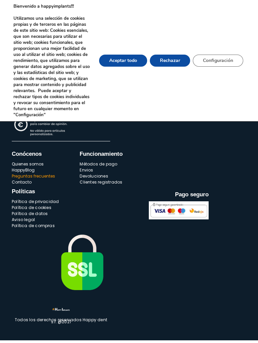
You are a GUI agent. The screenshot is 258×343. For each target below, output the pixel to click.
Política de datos (30, 213)
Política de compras (33, 225)
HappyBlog (23, 170)
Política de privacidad (35, 201)
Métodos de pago (98, 164)
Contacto (22, 182)
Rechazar (170, 60)
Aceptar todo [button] (123, 60)
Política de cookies (31, 207)
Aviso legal (23, 219)
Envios (86, 170)
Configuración (218, 60)
